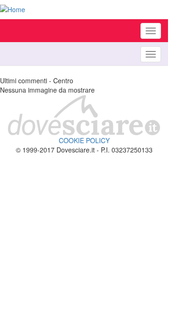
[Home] (84, 9)
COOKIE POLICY (84, 140)
